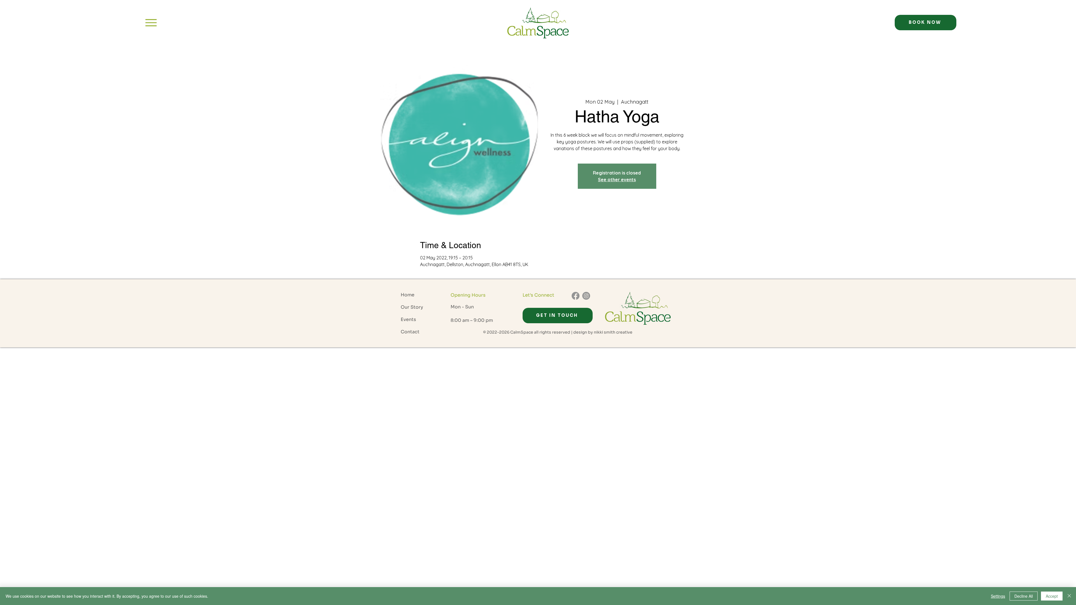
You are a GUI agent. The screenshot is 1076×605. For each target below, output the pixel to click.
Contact (410, 332)
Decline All (1023, 596)
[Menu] (150, 22)
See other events (617, 179)
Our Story (412, 307)
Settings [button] (998, 596)
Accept (1052, 596)
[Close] (1069, 596)
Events (408, 319)
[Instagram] (586, 296)
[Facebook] (575, 296)
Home (407, 295)
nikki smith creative (613, 332)
